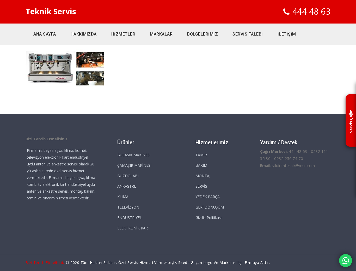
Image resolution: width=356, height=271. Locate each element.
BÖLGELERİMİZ (202, 34)
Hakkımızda (84, 34)
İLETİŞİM (287, 34)
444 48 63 (311, 11)
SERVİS (201, 186)
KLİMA (122, 196)
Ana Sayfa (44, 34)
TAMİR (201, 154)
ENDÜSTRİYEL (129, 217)
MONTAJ (202, 175)
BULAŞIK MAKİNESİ (134, 154)
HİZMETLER (123, 34)
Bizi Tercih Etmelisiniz (45, 262)
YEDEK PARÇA (207, 196)
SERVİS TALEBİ (247, 34)
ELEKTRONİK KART (133, 228)
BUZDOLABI (128, 175)
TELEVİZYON (128, 207)
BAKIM (201, 165)
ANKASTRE (126, 186)
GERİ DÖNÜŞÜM (209, 207)
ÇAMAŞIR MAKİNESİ (134, 165)
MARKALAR (161, 34)
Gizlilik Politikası (208, 217)
